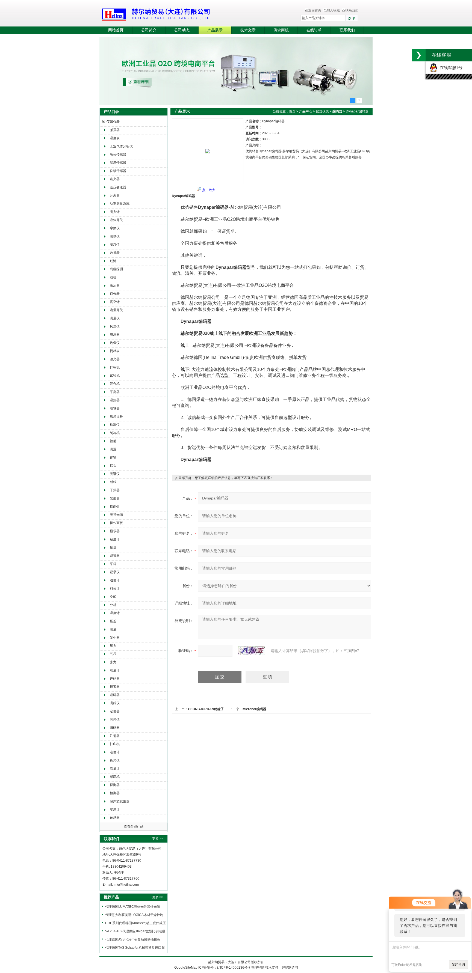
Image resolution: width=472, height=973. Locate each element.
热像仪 (115, 343)
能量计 (115, 670)
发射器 (115, 498)
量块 (113, 547)
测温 (113, 449)
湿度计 (115, 809)
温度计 (115, 613)
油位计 (115, 580)
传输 (113, 457)
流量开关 (116, 310)
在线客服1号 (450, 68)
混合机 (115, 384)
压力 (113, 646)
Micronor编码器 (254, 709)
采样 (113, 564)
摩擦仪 (115, 228)
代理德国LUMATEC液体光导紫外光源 (132, 907)
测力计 (115, 212)
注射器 (115, 736)
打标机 (115, 367)
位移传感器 (118, 171)
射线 (113, 482)
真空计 (115, 302)
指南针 (115, 506)
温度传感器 (118, 163)
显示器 (115, 531)
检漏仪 (115, 425)
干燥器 (115, 490)
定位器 (115, 711)
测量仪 (115, 318)
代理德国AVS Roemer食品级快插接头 (132, 939)
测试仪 (115, 236)
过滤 (113, 261)
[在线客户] (419, 55)
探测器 (115, 785)
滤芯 (113, 277)
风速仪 (115, 326)
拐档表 (115, 351)
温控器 (115, 400)
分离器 (115, 195)
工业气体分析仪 (121, 146)
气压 (113, 654)
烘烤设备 (116, 416)
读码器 (115, 695)
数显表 (115, 253)
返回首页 (314, 10)
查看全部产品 (133, 826)
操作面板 (116, 523)
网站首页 (115, 30)
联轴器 (115, 408)
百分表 (115, 294)
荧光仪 (115, 719)
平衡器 (115, 392)
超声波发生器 (119, 801)
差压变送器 (118, 187)
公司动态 (182, 30)
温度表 (115, 138)
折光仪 (115, 760)
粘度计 (115, 539)
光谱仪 (115, 474)
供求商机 (281, 30)
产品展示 (215, 30)
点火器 (115, 179)
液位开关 (116, 220)
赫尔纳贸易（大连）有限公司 (188, 13)
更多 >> (157, 839)
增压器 (115, 335)
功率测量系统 (119, 204)
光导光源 (116, 515)
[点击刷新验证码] (251, 650)
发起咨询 (458, 964)
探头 (113, 466)
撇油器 (115, 285)
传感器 (115, 818)
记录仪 (115, 572)
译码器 (115, 678)
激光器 (115, 359)
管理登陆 (257, 967)
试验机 (115, 375)
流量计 (115, 768)
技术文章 (248, 30)
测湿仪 (115, 244)
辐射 (113, 441)
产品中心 (305, 111)
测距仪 (115, 703)
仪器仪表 (113, 122)
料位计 (115, 588)
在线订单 (314, 30)
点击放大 (208, 190)
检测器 (115, 793)
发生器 (115, 637)
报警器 (115, 687)
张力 (113, 662)
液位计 (115, 752)
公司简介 (149, 30)
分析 (113, 605)
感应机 (115, 777)
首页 (292, 111)
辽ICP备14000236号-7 (233, 967)
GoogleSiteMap (185, 967)
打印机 (115, 744)
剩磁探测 (116, 269)
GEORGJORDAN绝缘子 (206, 709)
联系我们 (351, 10)
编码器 (115, 728)
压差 (113, 621)
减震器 (115, 130)
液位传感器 (118, 154)
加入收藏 (333, 10)
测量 (113, 629)
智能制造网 (290, 967)
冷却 (113, 597)
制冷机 (115, 433)
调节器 (115, 556)
